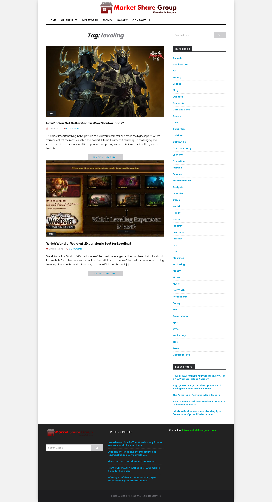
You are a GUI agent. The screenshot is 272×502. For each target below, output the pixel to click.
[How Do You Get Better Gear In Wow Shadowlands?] (105, 81)
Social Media (180, 316)
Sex (175, 309)
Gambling (178, 193)
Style (176, 329)
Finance (177, 174)
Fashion (177, 167)
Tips (175, 341)
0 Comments (72, 128)
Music (176, 283)
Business (178, 96)
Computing (179, 141)
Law (175, 245)
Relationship (180, 296)
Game (51, 114)
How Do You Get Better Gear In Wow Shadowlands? (85, 123)
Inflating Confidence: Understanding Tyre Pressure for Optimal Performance (197, 412)
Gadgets (178, 187)
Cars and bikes (181, 109)
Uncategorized (181, 354)
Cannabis (178, 103)
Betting (177, 83)
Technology (180, 335)
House (176, 219)
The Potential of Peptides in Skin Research (197, 395)
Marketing (179, 264)
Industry (177, 225)
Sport (176, 322)
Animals (177, 58)
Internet (177, 238)
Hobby (176, 212)
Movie (176, 277)
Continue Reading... (105, 157)
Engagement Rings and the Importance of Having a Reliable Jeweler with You (197, 387)
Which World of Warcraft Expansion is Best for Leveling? (88, 243)
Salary (122, 20)
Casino (177, 116)
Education (179, 161)
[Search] (220, 35)
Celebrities (69, 20)
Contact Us (141, 20)
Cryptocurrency (182, 148)
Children (178, 135)
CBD (175, 122)
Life (175, 251)
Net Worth (90, 20)
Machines (178, 258)
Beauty (177, 77)
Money (108, 20)
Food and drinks (182, 180)
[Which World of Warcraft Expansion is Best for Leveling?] (105, 198)
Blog (175, 90)
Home (52, 20)
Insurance (178, 232)
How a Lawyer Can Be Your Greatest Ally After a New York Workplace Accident (199, 377)
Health (177, 206)
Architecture (180, 64)
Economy (178, 154)
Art (174, 71)
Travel (176, 348)
